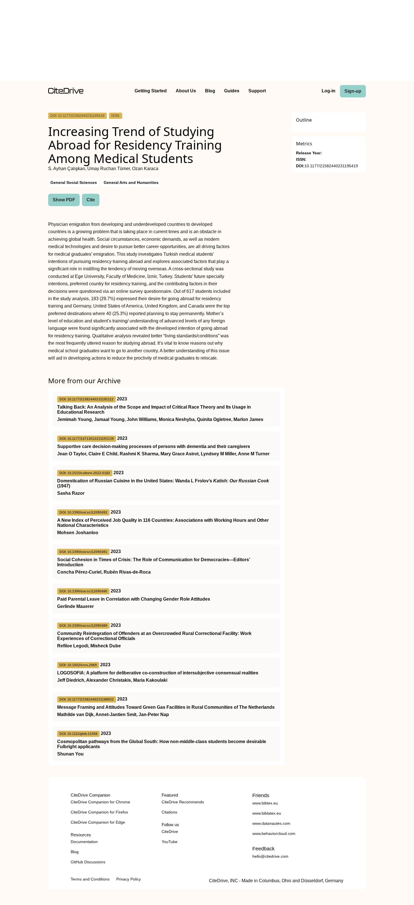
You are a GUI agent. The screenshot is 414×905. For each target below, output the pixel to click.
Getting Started (151, 90)
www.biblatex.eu (266, 813)
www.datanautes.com (271, 823)
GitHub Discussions (88, 862)
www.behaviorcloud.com (273, 833)
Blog (210, 90)
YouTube (169, 841)
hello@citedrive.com (270, 856)
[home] (65, 92)
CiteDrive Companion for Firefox (99, 812)
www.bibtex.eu (265, 803)
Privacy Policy (128, 879)
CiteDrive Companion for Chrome (100, 802)
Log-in (328, 90)
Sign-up (352, 91)
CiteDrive (170, 831)
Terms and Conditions (90, 879)
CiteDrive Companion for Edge (98, 822)
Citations (169, 812)
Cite (90, 199)
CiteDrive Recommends (183, 802)
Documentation (84, 841)
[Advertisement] (207, 41)
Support (257, 90)
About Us (186, 90)
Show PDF (64, 199)
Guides (231, 90)
